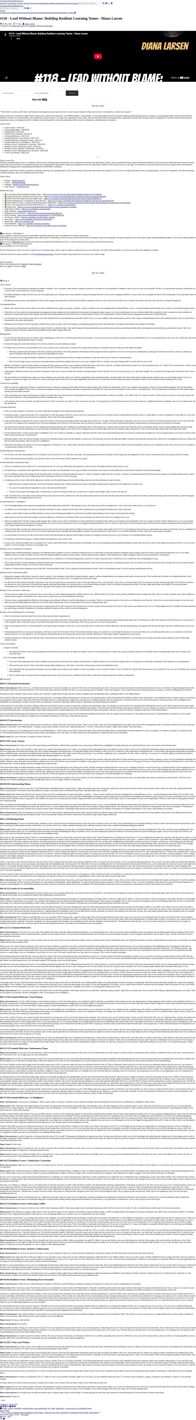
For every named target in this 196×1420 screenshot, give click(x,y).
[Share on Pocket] (15, 1406)
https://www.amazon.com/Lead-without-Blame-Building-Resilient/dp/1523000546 (72, 194)
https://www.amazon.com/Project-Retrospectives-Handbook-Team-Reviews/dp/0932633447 (81, 201)
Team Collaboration (45, 26)
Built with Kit (39, 100)
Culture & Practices (18, 26)
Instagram (37, 264)
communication (27, 1408)
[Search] (103, 3)
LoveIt (25, 1415)
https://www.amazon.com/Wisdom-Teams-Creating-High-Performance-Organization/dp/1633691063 (94, 203)
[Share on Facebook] (3, 1406)
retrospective (60, 1408)
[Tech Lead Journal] (11, 1)
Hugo (11, 1415)
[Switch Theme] (112, 3)
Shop (67, 3)
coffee (9, 266)
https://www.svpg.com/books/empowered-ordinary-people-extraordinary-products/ (47, 207)
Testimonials (44, 3)
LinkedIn (24, 264)
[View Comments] (4, 1419)
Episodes (3, 3)
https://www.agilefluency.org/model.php (36, 209)
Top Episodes (12, 3)
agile (53, 1408)
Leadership (32, 26)
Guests (19, 3)
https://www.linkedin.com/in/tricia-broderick (34, 224)
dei (49, 1408)
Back (2, 1411)
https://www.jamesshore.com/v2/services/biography (33, 219)
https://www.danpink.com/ (24, 222)
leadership (17, 1408)
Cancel (2, 11)
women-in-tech (70, 1408)
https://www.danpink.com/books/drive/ (62, 205)
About (36, 3)
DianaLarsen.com (18, 180)
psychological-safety (84, 1408)
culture (10, 1408)
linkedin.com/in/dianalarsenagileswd (26, 185)
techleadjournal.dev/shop (45, 254)
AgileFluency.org (22, 187)
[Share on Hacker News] (10, 1406)
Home (7, 1411)
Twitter (30, 264)
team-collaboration (40, 1408)
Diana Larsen (30, 24)
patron (23, 266)
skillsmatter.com (17, 242)
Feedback (52, 3)
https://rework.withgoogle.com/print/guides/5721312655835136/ (41, 215)
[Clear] (106, 3)
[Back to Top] (1, 1419)
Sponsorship (60, 3)
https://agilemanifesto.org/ (27, 211)
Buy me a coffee (98, 106)
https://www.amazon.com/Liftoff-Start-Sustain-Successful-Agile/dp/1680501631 (73, 199)
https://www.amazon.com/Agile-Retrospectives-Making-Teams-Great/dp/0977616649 (75, 197)
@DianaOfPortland (18, 182)
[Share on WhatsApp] (8, 1406)
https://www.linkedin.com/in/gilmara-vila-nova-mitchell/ (46, 226)
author (5, 1408)
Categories (26, 3)
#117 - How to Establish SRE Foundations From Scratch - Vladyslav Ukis (28, 1413)
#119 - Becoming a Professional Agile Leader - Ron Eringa (77, 1413)
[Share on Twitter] (1, 1406)
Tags (32, 3)
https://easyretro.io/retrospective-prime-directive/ (45, 213)
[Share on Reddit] (12, 1406)
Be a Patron (74, 3)
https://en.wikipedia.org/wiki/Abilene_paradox (38, 217)
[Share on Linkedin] (6, 1406)
